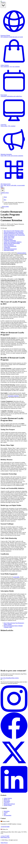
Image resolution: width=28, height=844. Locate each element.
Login (2, 192)
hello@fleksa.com (5, 837)
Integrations (6, 811)
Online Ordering (8, 798)
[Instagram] (14, 711)
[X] (14, 765)
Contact (6, 812)
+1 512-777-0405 (5, 836)
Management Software (9, 803)
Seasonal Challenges (9, 244)
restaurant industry (21, 253)
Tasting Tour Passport (9, 236)
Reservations (7, 801)
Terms (2, 842)
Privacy (6, 842)
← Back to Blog (5, 206)
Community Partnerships (10, 240)
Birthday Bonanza (8, 239)
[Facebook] (14, 738)
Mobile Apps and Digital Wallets (12, 243)
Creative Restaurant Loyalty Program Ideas (14, 235)
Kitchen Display (8, 805)
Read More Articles (14, 678)
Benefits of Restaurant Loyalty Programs (14, 233)
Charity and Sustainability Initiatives (12, 242)
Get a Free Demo (5, 678)
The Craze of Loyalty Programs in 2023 (13, 230)
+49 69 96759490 (5, 826)
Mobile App (7, 799)
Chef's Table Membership (10, 246)
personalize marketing (13, 396)
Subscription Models (9, 250)
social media (16, 577)
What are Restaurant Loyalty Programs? (13, 232)
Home (5, 197)
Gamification (7, 247)
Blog (2, 186)
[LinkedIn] (14, 792)
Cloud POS (6, 802)
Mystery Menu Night (9, 237)
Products (3, 2)
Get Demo (6, 192)
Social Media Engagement (10, 248)
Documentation (7, 815)
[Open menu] (1, 194)
